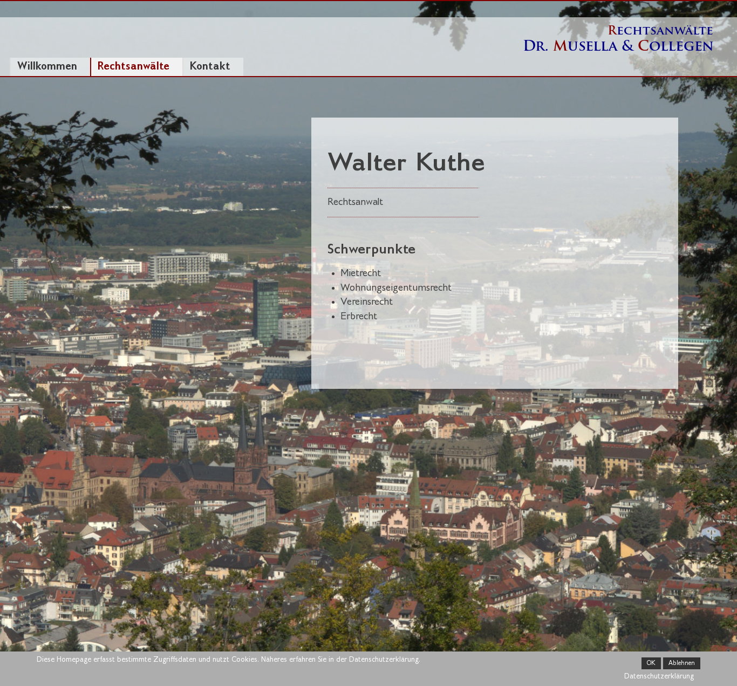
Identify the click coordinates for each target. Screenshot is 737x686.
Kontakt (210, 66)
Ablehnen (681, 663)
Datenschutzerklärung (659, 677)
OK (651, 663)
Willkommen (47, 66)
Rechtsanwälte (133, 66)
